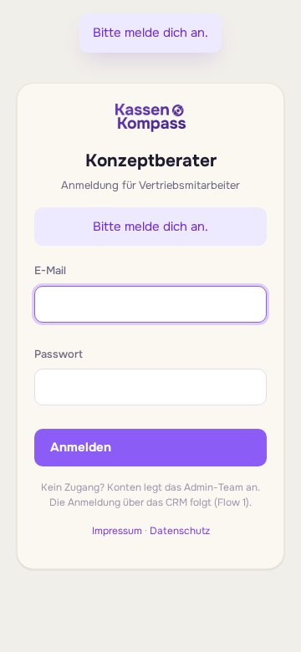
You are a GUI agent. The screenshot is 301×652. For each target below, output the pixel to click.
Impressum (117, 530)
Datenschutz (180, 530)
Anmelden (80, 447)
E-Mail (50, 270)
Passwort (58, 354)
